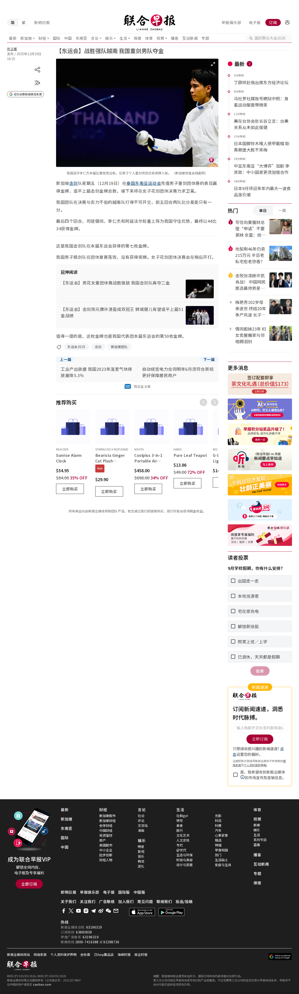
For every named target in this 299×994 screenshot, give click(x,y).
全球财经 (105, 825)
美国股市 (105, 845)
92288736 (111, 942)
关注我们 (87, 901)
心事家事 (221, 835)
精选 (218, 840)
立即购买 (70, 489)
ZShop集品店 (104, 954)
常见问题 (145, 901)
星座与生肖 (223, 864)
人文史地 (182, 840)
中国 (68, 38)
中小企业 (105, 850)
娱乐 (109, 38)
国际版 (124, 892)
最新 (13, 38)
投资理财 (105, 835)
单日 (263, 210)
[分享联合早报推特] (71, 911)
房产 (102, 840)
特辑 (218, 845)
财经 (42, 38)
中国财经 (105, 830)
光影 (218, 815)
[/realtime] (249, 64)
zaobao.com (42, 984)
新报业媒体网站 (18, 954)
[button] (287, 22)
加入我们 (126, 901)
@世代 (181, 850)
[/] (149, 22)
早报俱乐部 (231, 22)
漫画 (141, 830)
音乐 (141, 856)
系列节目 (260, 839)
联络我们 (164, 901)
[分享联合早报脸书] (63, 911)
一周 (282, 210)
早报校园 (221, 850)
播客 (174, 38)
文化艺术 (182, 835)
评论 (141, 820)
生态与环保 (184, 855)
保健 (137, 38)
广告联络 (106, 901)
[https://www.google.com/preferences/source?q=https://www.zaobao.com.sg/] (280, 956)
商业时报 (140, 954)
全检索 (85, 954)
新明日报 (42, 22)
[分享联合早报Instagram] (86, 911)
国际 (57, 38)
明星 (141, 846)
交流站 (143, 825)
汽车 (218, 830)
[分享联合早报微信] (108, 911)
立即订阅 (29, 884)
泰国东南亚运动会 (143, 183)
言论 (95, 38)
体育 (149, 38)
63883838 (84, 932)
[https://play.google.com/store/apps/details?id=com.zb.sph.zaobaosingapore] (171, 912)
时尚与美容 (184, 859)
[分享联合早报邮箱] (116, 911)
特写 (179, 820)
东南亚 (81, 38)
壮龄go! (182, 815)
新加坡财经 (107, 820)
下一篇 (209, 359)
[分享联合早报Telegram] (93, 911)
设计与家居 (184, 864)
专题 (205, 38)
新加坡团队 (119, 346)
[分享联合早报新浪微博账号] (101, 911)
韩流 (141, 861)
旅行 (179, 830)
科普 (218, 825)
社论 (141, 815)
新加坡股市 (107, 815)
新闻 (256, 825)
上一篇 (65, 359)
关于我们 (68, 901)
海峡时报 (124, 954)
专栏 (179, 845)
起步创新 (105, 855)
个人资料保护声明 (63, 954)
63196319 (94, 927)
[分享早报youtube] (78, 911)
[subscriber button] (287, 22)
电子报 (255, 22)
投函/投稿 (184, 901)
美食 (179, 825)
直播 (256, 844)
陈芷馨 (12, 49)
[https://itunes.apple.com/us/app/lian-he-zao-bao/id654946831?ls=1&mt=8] (142, 912)
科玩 (218, 820)
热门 (218, 855)
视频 (160, 38)
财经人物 (105, 859)
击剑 (73, 183)
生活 (123, 38)
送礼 (141, 866)
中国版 (139, 892)
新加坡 (26, 38)
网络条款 (40, 954)
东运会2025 (76, 346)
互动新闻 (190, 38)
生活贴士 (221, 859)
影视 (141, 851)
